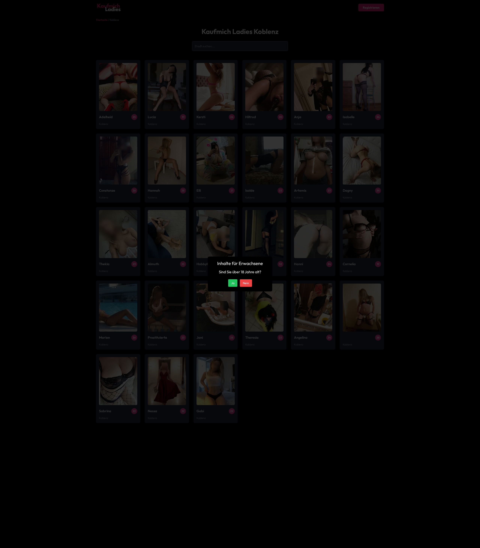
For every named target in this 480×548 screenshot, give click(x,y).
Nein (246, 283)
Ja (232, 283)
